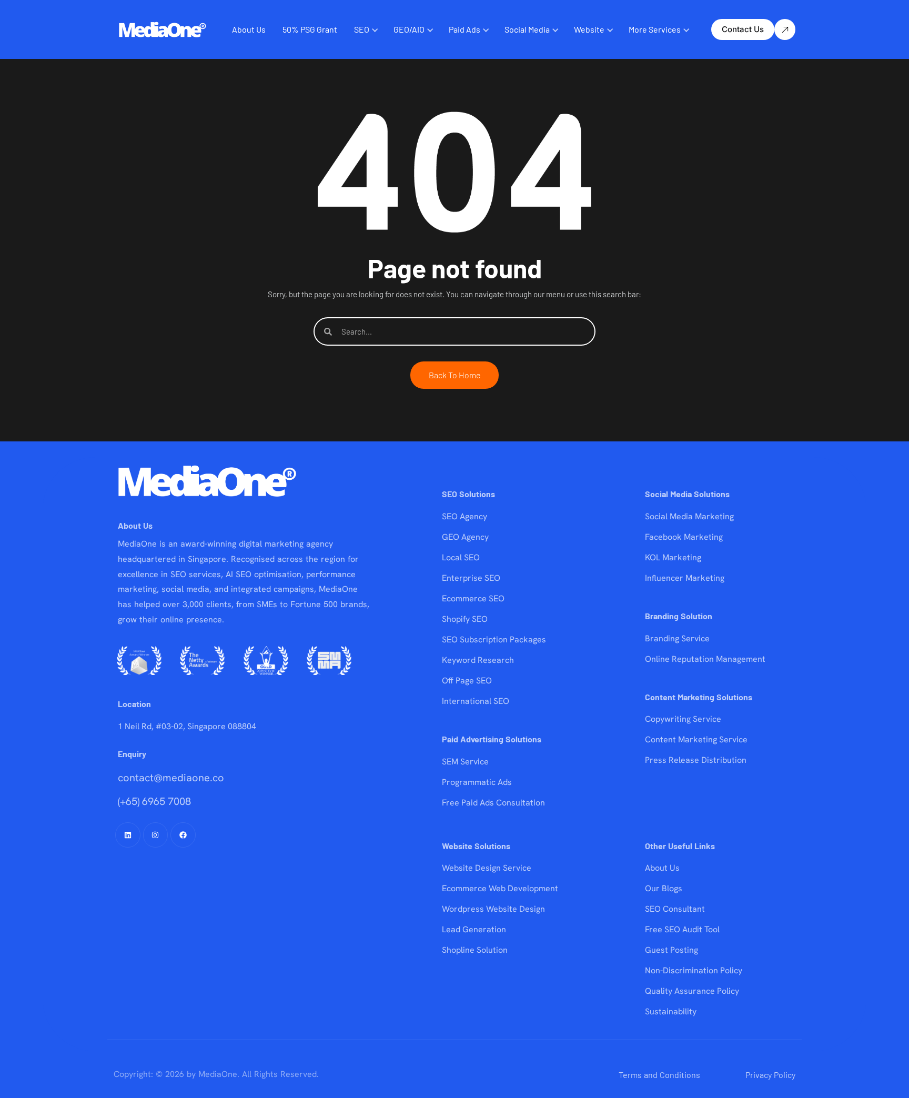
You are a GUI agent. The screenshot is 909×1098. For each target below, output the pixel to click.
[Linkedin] (127, 835)
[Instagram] (155, 835)
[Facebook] (183, 835)
